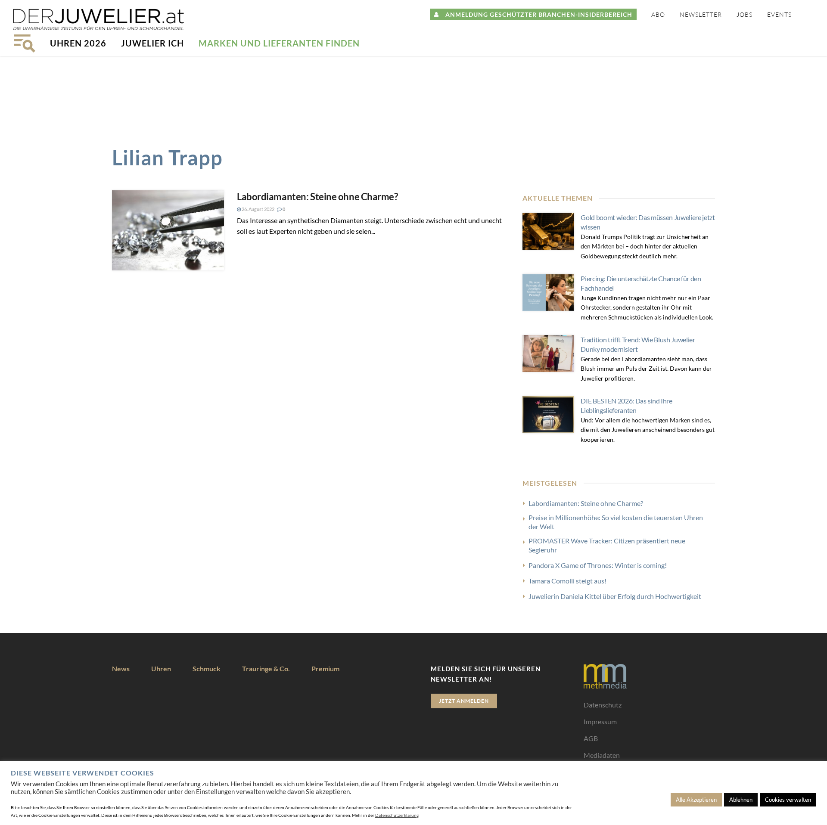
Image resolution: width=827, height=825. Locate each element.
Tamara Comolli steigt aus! (567, 581)
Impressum (600, 721)
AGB (591, 738)
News (121, 668)
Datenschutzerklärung (397, 815)
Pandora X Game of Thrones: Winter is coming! (598, 565)
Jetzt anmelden (464, 701)
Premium (325, 668)
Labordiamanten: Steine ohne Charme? (317, 196)
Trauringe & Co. (266, 668)
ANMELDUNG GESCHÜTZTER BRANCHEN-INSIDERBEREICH (535, 14)
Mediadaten (602, 755)
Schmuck (207, 668)
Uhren (161, 668)
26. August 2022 (257, 209)
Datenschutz (603, 705)
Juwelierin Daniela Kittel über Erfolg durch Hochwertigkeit (615, 596)
